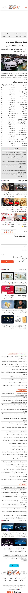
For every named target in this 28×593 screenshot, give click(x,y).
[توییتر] (10, 592)
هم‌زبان (11, 578)
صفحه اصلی (24, 34)
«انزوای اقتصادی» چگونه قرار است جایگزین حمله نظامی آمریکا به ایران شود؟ (15, 176)
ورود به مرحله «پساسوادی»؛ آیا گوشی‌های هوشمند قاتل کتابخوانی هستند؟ (14, 162)
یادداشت (21, 580)
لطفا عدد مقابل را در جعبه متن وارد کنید (21, 258)
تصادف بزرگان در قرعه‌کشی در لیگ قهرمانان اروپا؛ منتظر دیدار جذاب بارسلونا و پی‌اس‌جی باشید (15, 401)
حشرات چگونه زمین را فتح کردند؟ (19, 446)
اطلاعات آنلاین (14, 7)
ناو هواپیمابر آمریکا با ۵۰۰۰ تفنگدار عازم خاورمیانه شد (15, 366)
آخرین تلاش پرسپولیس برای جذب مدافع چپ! (16, 432)
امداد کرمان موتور (7, 555)
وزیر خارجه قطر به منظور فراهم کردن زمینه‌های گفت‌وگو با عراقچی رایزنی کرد (14, 455)
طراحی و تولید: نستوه (12, 589)
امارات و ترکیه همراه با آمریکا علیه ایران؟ (17, 382)
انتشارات (15, 580)
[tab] (23, 354)
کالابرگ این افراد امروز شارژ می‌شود (19, 369)
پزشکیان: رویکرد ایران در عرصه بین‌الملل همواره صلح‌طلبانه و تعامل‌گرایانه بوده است (14, 424)
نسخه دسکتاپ (14, 566)
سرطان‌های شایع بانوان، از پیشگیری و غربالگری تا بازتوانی (14, 440)
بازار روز (15, 34)
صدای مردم (5, 578)
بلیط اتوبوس (24, 560)
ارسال (7, 262)
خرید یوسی (24, 558)
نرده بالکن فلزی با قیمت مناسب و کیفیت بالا (16, 509)
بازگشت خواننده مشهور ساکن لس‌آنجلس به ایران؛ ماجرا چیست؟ (14, 415)
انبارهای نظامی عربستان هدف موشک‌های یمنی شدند (15, 437)
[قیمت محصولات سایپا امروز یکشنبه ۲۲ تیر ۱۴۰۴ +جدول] (14, 62)
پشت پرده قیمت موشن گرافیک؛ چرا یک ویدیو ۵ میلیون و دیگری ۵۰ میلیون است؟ (14, 501)
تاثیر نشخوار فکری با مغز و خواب (19, 459)
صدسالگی (17, 578)
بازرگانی (23, 484)
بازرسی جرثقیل (20, 555)
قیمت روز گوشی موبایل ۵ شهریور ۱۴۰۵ (18, 449)
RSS (6, 580)
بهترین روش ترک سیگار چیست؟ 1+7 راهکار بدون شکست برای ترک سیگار (15, 497)
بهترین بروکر (12, 558)
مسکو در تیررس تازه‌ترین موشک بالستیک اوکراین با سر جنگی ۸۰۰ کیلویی (14, 373)
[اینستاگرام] (12, 592)
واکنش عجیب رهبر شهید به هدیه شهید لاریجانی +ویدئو (14, 398)
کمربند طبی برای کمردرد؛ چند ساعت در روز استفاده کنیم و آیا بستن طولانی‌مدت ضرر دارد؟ (14, 493)
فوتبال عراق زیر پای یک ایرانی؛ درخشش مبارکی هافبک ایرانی (13, 490)
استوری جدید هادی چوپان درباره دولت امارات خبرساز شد (14, 361)
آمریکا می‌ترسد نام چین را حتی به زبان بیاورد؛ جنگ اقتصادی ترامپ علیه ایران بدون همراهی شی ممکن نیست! (14, 153)
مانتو (26, 555)
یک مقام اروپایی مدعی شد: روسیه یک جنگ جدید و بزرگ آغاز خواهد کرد (14, 410)
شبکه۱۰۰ (23, 578)
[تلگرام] (8, 592)
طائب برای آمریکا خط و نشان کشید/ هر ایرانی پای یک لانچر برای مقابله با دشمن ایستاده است (14, 473)
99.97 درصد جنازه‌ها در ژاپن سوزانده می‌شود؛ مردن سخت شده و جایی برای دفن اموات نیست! (15, 158)
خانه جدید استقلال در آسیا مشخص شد (17, 476)
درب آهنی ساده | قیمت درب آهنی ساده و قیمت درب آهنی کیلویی (14, 512)
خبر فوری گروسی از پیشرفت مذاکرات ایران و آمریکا (16, 380)
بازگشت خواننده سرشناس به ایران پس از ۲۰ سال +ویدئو (14, 364)
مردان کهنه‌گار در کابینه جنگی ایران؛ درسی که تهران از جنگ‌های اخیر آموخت (14, 171)
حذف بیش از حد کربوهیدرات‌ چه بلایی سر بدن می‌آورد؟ (14, 462)
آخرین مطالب (22, 390)
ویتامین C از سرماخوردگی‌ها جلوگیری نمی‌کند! (16, 434)
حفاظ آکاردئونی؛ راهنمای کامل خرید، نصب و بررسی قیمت (14, 518)
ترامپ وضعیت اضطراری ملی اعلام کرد (18, 377)
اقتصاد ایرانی (18, 558)
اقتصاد (19, 34)
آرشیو (10, 580)
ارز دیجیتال (7, 558)
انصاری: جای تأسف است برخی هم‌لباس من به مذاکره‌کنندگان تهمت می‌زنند (17, 465)
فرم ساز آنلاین (14, 555)
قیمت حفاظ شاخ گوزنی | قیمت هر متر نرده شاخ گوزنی (15, 515)
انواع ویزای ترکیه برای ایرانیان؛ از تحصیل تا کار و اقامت (15, 487)
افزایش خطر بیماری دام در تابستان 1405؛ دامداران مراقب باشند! (14, 505)
